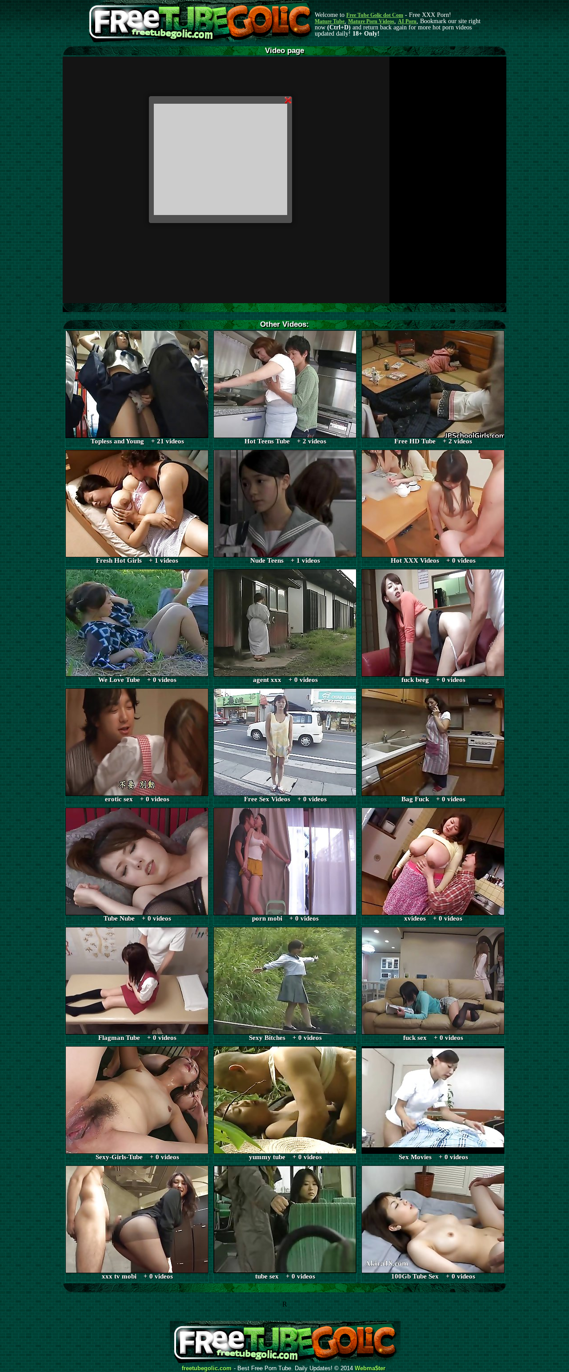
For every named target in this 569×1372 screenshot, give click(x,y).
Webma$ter (370, 1368)
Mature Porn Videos (371, 21)
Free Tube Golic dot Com (374, 15)
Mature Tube (330, 21)
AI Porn (407, 21)
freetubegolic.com (207, 1368)
